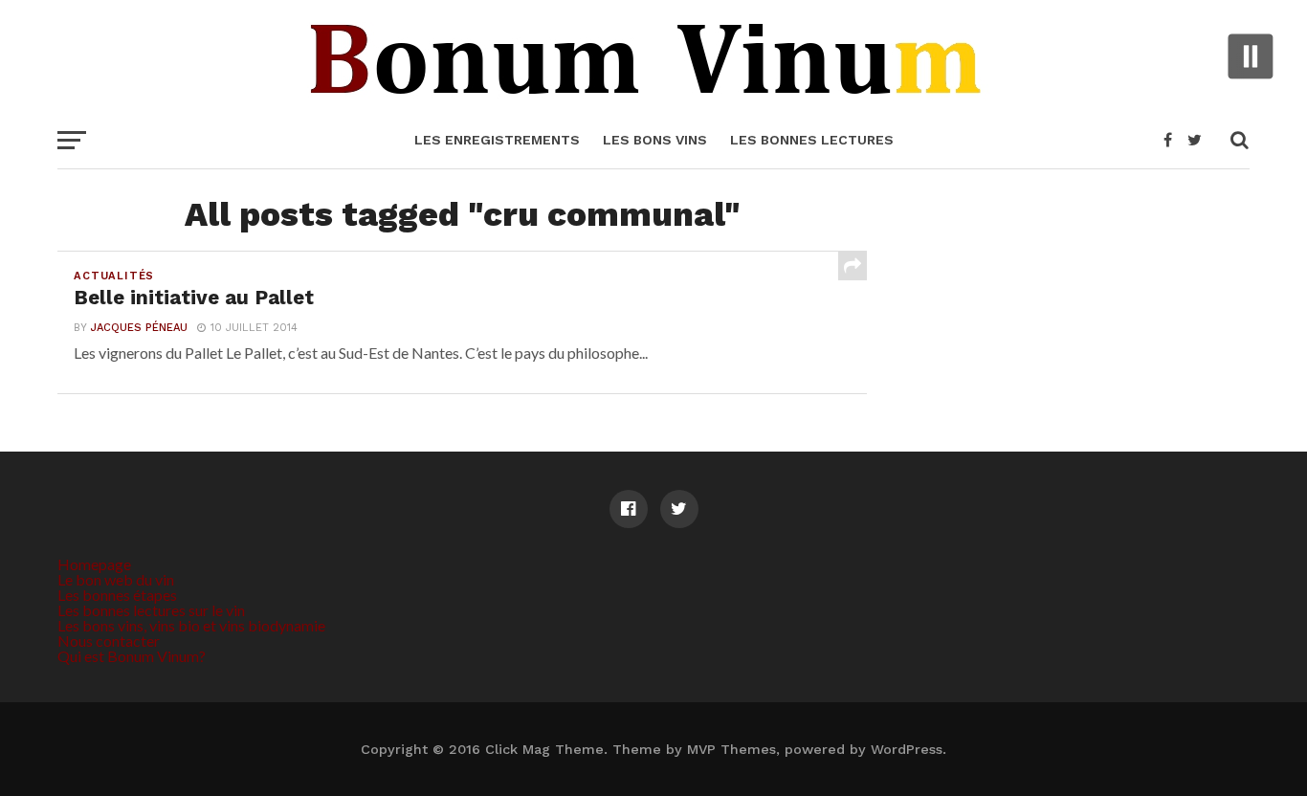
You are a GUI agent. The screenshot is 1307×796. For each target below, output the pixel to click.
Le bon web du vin (115, 579)
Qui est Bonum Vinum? (131, 656)
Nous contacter (108, 640)
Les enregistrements (497, 139)
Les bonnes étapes (117, 595)
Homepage (94, 564)
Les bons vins (655, 139)
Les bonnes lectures (812, 139)
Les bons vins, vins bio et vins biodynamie (191, 625)
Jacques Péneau (139, 327)
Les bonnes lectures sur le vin (151, 610)
